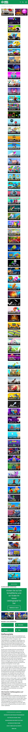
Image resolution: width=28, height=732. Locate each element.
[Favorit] (20, 2)
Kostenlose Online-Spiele (14, 717)
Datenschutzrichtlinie (14, 723)
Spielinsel (20, 625)
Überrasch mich (14, 608)
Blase (5, 630)
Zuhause (3, 6)
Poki (19, 630)
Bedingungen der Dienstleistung (14, 720)
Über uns (14, 728)
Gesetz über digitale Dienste (14, 726)
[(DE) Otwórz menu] (26, 1)
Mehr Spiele (14, 584)
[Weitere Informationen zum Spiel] (12, 14)
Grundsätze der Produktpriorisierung (14, 715)
